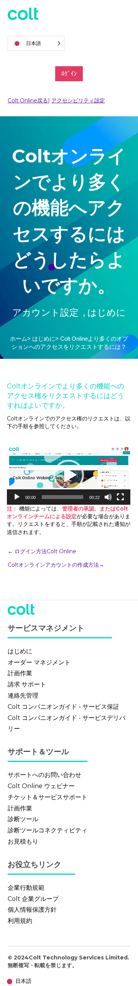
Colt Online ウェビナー (41, 786)
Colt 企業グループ (33, 898)
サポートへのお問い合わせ (44, 774)
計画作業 (20, 673)
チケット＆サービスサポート (47, 797)
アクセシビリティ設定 (78, 100)
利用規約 (20, 920)
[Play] (17, 497)
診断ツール (23, 819)
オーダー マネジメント (39, 662)
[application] (68, 474)
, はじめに (104, 312)
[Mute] (108, 497)
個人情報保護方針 (32, 909)
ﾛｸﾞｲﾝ (69, 73)
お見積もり (23, 841)
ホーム (18, 338)
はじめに (43, 338)
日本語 (23, 981)
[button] (68, 475)
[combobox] (17, 981)
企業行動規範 (26, 887)
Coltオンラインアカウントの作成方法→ (56, 564)
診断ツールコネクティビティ (47, 830)
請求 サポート (27, 684)
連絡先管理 (23, 695)
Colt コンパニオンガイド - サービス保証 (63, 706)
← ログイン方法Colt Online (43, 551)
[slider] (62, 497)
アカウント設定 (46, 312)
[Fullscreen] (120, 497)
